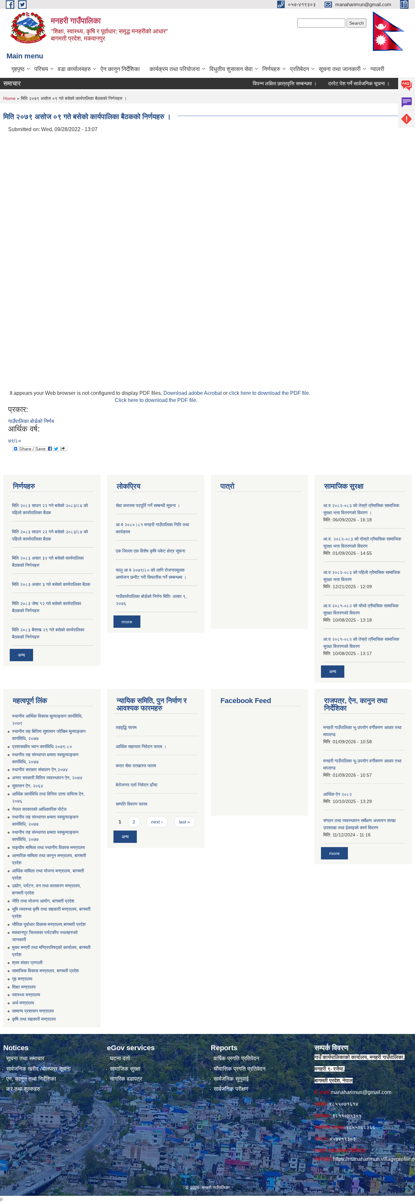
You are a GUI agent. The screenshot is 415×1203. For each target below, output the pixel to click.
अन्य (21, 655)
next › (157, 821)
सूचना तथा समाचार (25, 1058)
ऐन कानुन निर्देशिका (120, 69)
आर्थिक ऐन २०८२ (337, 794)
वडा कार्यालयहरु (74, 69)
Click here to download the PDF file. (156, 400)
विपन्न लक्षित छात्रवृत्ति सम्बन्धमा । (271, 83)
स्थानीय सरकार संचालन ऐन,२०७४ (40, 769)
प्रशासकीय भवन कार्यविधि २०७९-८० (42, 746)
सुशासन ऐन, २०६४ (27, 785)
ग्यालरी (377, 69)
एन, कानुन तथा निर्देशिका (31, 1079)
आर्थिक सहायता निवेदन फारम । (141, 746)
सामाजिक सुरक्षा (125, 1069)
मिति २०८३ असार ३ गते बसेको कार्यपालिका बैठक (51, 584)
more (127, 621)
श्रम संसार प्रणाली (27, 962)
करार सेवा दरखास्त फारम (136, 765)
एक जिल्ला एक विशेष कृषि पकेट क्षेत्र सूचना (150, 550)
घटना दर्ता (120, 1058)
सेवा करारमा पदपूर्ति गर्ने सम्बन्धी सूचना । (148, 505)
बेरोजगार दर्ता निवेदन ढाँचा (136, 784)
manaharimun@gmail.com (361, 1092)
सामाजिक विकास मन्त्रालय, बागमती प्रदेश (45, 970)
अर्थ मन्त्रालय (23, 1002)
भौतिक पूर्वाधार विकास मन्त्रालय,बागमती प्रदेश (49, 924)
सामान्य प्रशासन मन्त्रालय (33, 1011)
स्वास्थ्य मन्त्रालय (26, 994)
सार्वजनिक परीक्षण (231, 1089)
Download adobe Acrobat (193, 393)
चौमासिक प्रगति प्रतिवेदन (240, 1069)
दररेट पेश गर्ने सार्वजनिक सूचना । (345, 83)
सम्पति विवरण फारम (131, 804)
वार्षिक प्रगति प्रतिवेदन (236, 1058)
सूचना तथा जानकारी (340, 69)
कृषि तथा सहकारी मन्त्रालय (34, 1019)
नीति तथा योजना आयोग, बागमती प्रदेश (43, 901)
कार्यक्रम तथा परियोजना (174, 69)
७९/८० (14, 441)
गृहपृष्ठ (18, 69)
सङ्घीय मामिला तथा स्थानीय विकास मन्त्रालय (48, 847)
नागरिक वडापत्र (126, 1079)
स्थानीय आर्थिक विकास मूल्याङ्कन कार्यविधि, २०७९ (47, 719)
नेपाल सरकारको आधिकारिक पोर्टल (39, 809)
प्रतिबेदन (299, 69)
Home (9, 98)
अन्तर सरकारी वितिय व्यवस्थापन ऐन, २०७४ (47, 777)
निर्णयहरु (271, 69)
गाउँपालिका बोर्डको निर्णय (31, 421)
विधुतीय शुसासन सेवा (231, 69)
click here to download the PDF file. (269, 393)
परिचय (41, 69)
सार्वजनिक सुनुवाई (231, 1079)
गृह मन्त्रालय (22, 978)
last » (184, 821)
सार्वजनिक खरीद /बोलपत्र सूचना (38, 1069)
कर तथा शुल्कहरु (23, 1089)
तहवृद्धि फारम (126, 727)
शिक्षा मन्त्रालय (24, 987)
